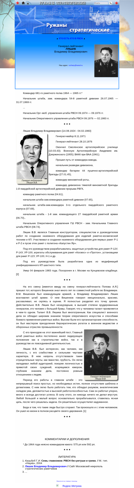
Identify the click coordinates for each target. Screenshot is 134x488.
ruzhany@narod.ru (76, 65)
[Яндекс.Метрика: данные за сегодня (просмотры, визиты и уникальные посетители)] (69, 486)
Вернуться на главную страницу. (67, 481)
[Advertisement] (31, 61)
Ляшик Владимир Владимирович (46, 466)
